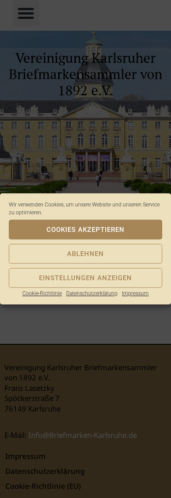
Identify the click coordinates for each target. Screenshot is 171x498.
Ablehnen (85, 254)
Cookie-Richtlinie (42, 293)
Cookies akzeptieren (85, 230)
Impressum (135, 293)
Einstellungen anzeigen (85, 278)
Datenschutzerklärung (92, 293)
